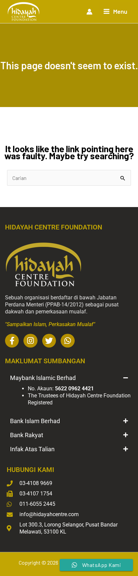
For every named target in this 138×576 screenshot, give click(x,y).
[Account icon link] (89, 12)
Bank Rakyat (26, 435)
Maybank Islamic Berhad (43, 377)
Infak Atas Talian (32, 449)
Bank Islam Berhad (35, 420)
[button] (69, 378)
